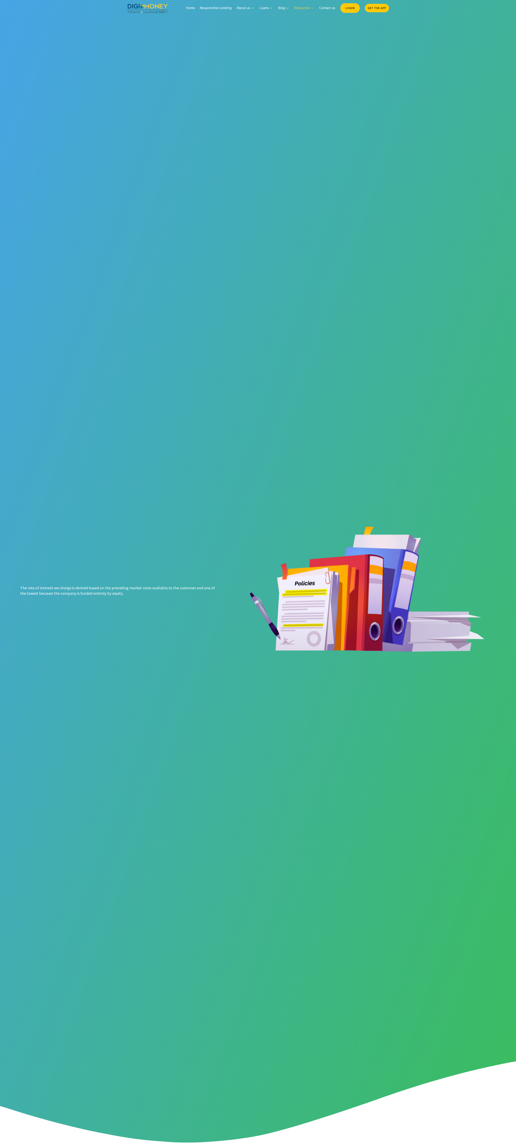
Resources (302, 8)
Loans (264, 8)
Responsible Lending (216, 8)
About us (243, 8)
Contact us (327, 8)
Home (190, 8)
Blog (281, 8)
